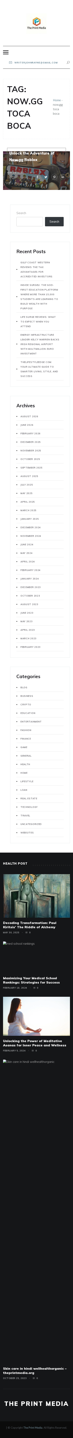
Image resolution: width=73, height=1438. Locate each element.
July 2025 (26, 484)
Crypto (25, 704)
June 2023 (26, 612)
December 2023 (30, 587)
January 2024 (29, 578)
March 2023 (28, 638)
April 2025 (27, 501)
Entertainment (31, 721)
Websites (27, 832)
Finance (25, 738)
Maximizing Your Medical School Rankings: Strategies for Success (31, 980)
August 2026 (29, 416)
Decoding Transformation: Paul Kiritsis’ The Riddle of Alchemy (29, 925)
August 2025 (29, 476)
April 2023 (27, 630)
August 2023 (29, 604)
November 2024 (30, 536)
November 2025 (30, 450)
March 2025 (28, 510)
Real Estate (28, 798)
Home (57, 100)
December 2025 (30, 442)
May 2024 (26, 553)
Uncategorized (31, 824)
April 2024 (27, 561)
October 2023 (30, 595)
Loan (23, 790)
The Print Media (36, 1403)
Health (25, 764)
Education (27, 713)
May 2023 (26, 621)
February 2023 (30, 647)
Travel (25, 815)
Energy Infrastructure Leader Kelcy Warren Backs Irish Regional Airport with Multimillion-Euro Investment (39, 344)
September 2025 (31, 467)
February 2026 (30, 433)
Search (21, 213)
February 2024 (30, 570)
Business (26, 696)
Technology (29, 807)
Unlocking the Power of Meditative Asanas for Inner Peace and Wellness (34, 1043)
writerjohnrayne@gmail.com (36, 62)
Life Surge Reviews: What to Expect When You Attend (38, 322)
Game (14, 160)
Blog (23, 687)
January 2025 (29, 518)
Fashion (25, 730)
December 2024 (30, 527)
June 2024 (26, 544)
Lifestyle (26, 781)
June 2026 (26, 425)
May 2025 (26, 493)
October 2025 (30, 459)
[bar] (6, 52)
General (26, 755)
